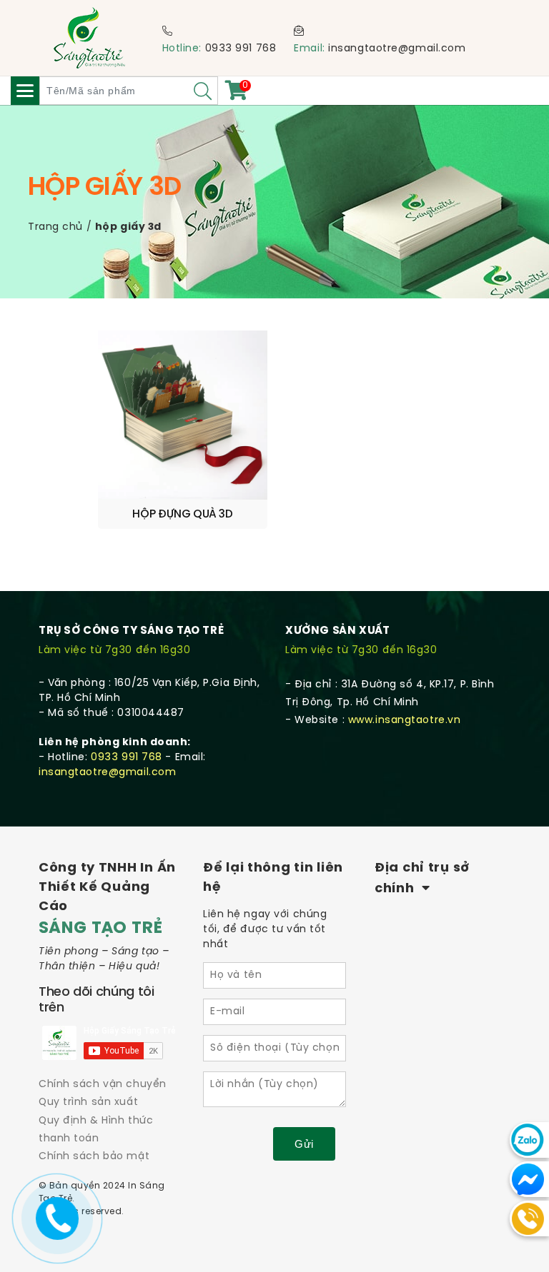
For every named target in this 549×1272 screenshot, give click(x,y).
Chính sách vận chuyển (103, 1084)
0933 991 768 (241, 49)
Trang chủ (55, 227)
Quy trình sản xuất (88, 1102)
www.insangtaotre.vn (404, 720)
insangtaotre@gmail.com (396, 49)
